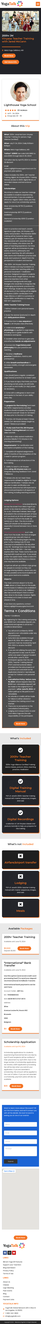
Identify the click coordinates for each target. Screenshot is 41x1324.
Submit (10, 1161)
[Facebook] (5, 1253)
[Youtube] (14, 1253)
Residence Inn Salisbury (13, 504)
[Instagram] (9, 1253)
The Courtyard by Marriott (14, 532)
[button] (38, 4)
